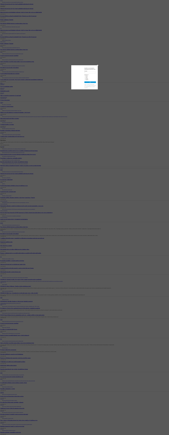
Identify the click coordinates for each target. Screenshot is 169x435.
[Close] (97, 65)
